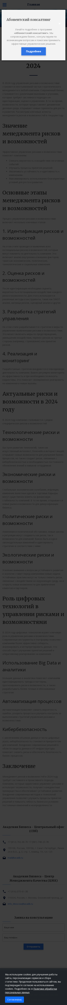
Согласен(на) (14, 999)
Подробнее (33, 51)
